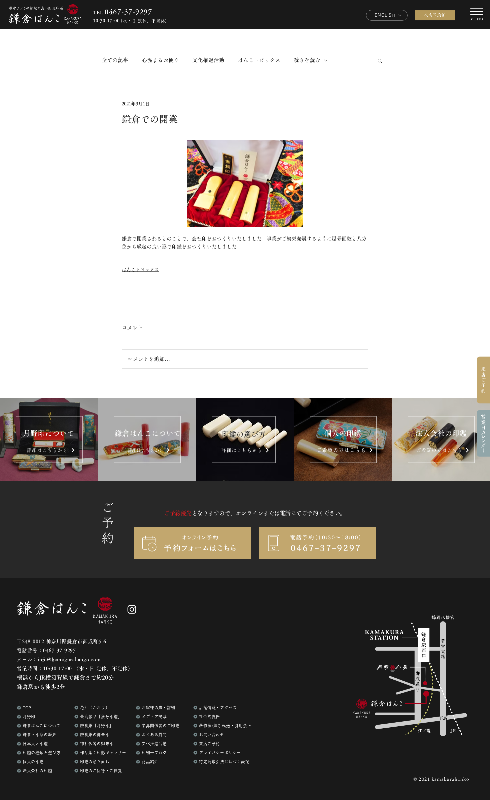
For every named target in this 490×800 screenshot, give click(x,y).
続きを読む (307, 60)
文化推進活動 (208, 60)
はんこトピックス (259, 60)
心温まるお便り (160, 60)
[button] (483, 433)
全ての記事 (115, 60)
